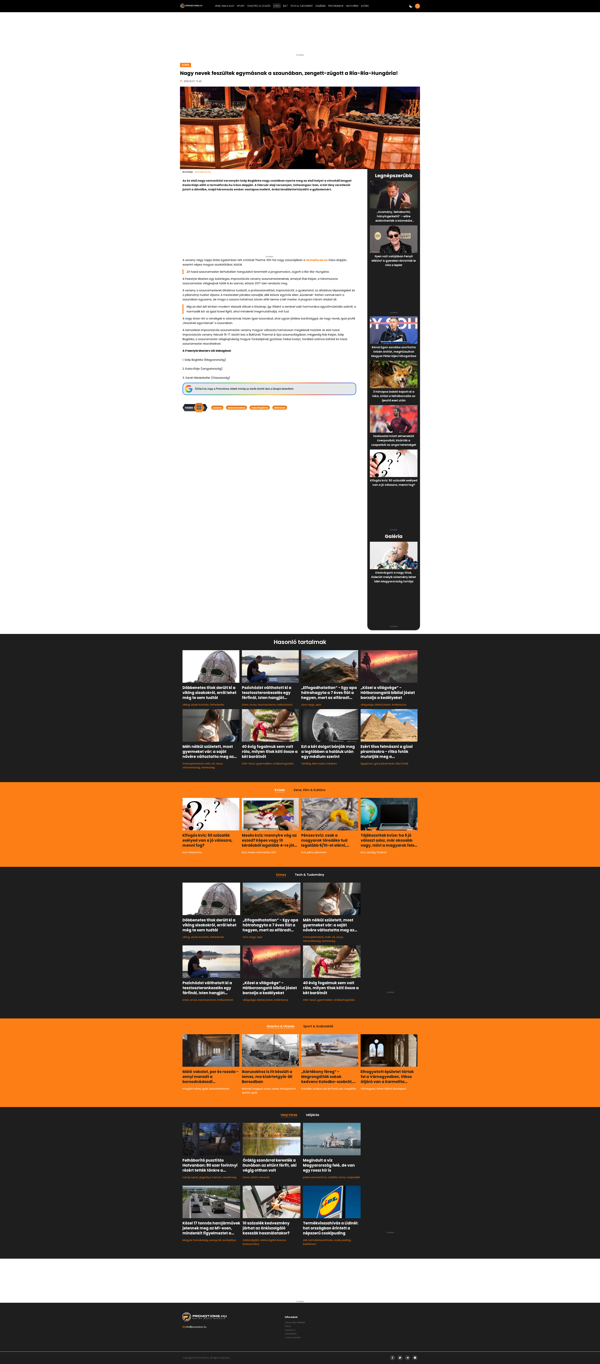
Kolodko (306, 1088)
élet (314, 763)
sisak (194, 704)
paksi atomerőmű (315, 1177)
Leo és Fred (330, 1088)
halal (321, 763)
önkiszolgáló (251, 1240)
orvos (253, 704)
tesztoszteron (267, 704)
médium (331, 763)
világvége (367, 704)
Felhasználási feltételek (295, 1322)
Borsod (246, 1088)
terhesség (208, 767)
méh (207, 763)
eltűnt (254, 1177)
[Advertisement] (300, 34)
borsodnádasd (219, 1088)
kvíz (184, 852)
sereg (213, 1240)
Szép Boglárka (259, 407)
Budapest (399, 1088)
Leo (340, 1088)
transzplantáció (192, 763)
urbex (275, 1088)
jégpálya (205, 1177)
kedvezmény (251, 1244)
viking (186, 704)
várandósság (191, 767)
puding (346, 1240)
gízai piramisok (384, 763)
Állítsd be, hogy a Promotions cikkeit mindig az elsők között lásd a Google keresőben (244, 388)
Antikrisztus (399, 704)
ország (370, 852)
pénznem (320, 852)
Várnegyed (368, 1088)
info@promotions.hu (196, 1327)
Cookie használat (292, 1337)
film (273, 852)
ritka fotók (401, 763)
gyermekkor (264, 763)
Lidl (305, 1240)
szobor (317, 1088)
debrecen (279, 407)
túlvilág (306, 763)
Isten (245, 704)
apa (318, 704)
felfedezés (217, 704)
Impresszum (290, 1329)
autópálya (229, 1240)
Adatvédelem (291, 1333)
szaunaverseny (236, 407)
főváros (382, 852)
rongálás (350, 1088)
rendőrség (229, 1177)
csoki (337, 1240)
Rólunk (288, 1326)
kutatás (204, 704)
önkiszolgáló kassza (273, 1240)
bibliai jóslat (383, 704)
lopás (194, 1177)
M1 (219, 1240)
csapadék (353, 1177)
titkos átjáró (384, 1088)
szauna (217, 407)
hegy (311, 704)
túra (304, 704)
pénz (310, 852)
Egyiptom (367, 763)
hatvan (217, 1177)
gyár (205, 1088)
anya (219, 763)
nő (213, 763)
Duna (246, 1177)
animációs (263, 852)
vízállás (333, 1177)
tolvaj (186, 1177)
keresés (265, 1177)
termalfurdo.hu (317, 260)
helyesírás (195, 852)
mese (251, 852)
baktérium (309, 1244)
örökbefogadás (283, 763)
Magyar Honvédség (195, 1240)
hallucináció (284, 704)
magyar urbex (191, 1088)
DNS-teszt (248, 763)
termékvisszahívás (320, 1240)
